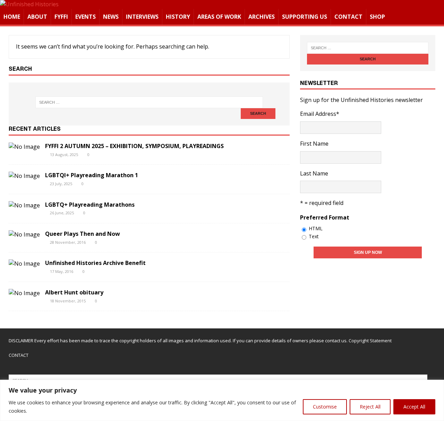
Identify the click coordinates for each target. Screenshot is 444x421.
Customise (325, 406)
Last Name (314, 173)
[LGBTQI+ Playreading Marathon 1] (24, 176)
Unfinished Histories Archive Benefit (95, 263)
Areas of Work (219, 16)
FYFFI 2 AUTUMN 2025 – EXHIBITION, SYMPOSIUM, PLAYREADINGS (134, 146)
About (37, 16)
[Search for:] (149, 102)
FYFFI (61, 16)
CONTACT (18, 355)
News (111, 16)
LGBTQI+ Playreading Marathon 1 (91, 175)
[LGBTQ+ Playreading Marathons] (24, 205)
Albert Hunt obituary (74, 292)
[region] (222, 400)
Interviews (142, 16)
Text (314, 236)
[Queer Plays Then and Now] (24, 234)
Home (11, 16)
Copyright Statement (370, 340)
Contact (348, 16)
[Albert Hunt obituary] (24, 293)
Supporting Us (304, 16)
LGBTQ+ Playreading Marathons (90, 204)
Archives (261, 16)
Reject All (370, 406)
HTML (316, 228)
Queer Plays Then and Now (82, 234)
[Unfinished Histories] (29, 4)
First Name (314, 143)
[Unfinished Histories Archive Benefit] (24, 263)
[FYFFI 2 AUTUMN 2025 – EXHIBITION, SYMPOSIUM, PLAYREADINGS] (24, 147)
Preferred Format (324, 217)
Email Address (319, 114)
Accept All (414, 406)
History (178, 16)
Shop (377, 16)
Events (85, 16)
